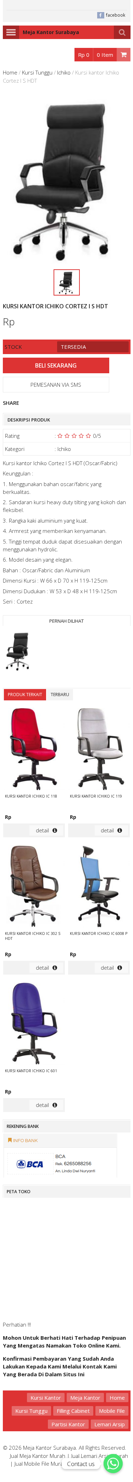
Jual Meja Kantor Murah (37, 1455)
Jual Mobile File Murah (40, 1463)
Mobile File (112, 1410)
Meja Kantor (85, 1397)
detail (42, 830)
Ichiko (64, 72)
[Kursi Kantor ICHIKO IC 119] (99, 750)
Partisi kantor (68, 1424)
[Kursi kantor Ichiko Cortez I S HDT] (18, 651)
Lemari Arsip (109, 1424)
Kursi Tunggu (37, 72)
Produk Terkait (25, 695)
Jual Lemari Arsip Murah (99, 1455)
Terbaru (60, 695)
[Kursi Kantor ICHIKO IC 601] (34, 1024)
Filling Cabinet (73, 1410)
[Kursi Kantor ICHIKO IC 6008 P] (99, 887)
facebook (115, 15)
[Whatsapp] (113, 1463)
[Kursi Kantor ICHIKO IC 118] (34, 750)
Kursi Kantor (46, 1397)
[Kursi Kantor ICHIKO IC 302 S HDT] (34, 887)
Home (10, 72)
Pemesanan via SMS (56, 384)
